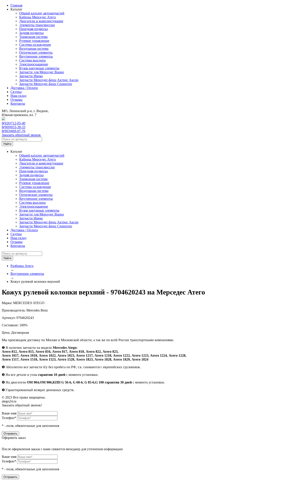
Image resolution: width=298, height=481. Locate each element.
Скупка (16, 92)
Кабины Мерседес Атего (37, 17)
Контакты (17, 103)
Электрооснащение (33, 64)
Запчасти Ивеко (31, 76)
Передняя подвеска (33, 29)
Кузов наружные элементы (39, 68)
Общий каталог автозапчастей (41, 13)
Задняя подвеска (31, 33)
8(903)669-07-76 (13, 131)
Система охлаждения (35, 44)
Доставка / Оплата (24, 88)
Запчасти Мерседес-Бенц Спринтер (45, 84)
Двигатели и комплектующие (41, 21)
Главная (16, 5)
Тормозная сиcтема (33, 37)
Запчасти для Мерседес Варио (41, 72)
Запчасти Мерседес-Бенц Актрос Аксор (48, 80)
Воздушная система (33, 48)
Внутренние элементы (36, 56)
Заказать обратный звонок (21, 135)
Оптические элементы (36, 52)
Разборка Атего (21, 266)
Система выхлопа (32, 60)
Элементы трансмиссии (37, 25)
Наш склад (18, 96)
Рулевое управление (34, 41)
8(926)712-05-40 (13, 123)
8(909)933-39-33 (13, 127)
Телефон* (9, 418)
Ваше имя (9, 413)
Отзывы (16, 99)
